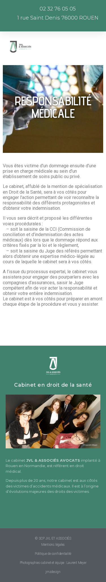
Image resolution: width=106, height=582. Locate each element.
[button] (52, 47)
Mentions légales (53, 545)
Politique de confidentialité (53, 554)
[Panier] (81, 47)
